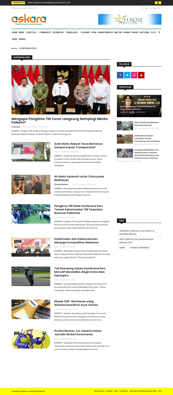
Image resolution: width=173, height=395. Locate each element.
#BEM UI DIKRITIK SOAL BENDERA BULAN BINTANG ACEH (49, 2)
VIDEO (14, 39)
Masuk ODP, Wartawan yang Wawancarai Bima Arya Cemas (76, 303)
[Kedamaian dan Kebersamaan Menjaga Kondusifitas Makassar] (30, 246)
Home (14, 32)
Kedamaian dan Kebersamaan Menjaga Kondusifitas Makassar (76, 240)
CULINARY (85, 32)
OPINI (93, 32)
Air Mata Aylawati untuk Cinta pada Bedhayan (79, 178)
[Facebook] (143, 8)
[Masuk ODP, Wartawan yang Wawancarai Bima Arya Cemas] (30, 309)
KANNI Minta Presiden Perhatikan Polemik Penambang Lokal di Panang (147, 138)
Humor (126, 32)
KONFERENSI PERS (28, 48)
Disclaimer (123, 391)
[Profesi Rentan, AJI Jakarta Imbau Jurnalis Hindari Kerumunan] (30, 338)
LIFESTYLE (31, 32)
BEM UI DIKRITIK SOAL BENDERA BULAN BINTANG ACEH (136, 241)
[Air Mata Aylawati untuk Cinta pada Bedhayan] (30, 184)
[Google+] (151, 8)
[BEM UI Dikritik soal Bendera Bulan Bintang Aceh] (125, 125)
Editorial (145, 32)
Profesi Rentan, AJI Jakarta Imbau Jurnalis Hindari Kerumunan (78, 332)
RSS (160, 391)
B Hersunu (15, 127)
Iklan (116, 391)
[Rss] (158, 8)
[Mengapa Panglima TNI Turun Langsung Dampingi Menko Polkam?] (60, 89)
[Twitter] (147, 8)
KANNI (122, 248)
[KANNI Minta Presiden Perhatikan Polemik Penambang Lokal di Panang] (125, 139)
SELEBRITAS (58, 32)
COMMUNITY (45, 32)
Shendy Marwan (61, 184)
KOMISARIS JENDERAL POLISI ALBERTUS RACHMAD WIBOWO (137, 232)
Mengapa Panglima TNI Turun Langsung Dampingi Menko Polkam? (59, 121)
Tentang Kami (99, 391)
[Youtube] (155, 8)
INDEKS (22, 39)
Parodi (135, 32)
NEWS (21, 32)
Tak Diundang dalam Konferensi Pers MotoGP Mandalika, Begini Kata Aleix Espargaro (80, 271)
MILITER (118, 32)
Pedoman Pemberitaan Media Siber (143, 391)
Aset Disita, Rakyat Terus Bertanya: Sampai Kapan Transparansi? (78, 145)
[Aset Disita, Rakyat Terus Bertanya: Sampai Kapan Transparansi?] (30, 151)
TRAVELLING (71, 32)
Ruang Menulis (105, 32)
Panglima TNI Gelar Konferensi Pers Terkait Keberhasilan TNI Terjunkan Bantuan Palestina (78, 209)
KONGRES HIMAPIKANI (139, 248)
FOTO (153, 32)
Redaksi (109, 391)
